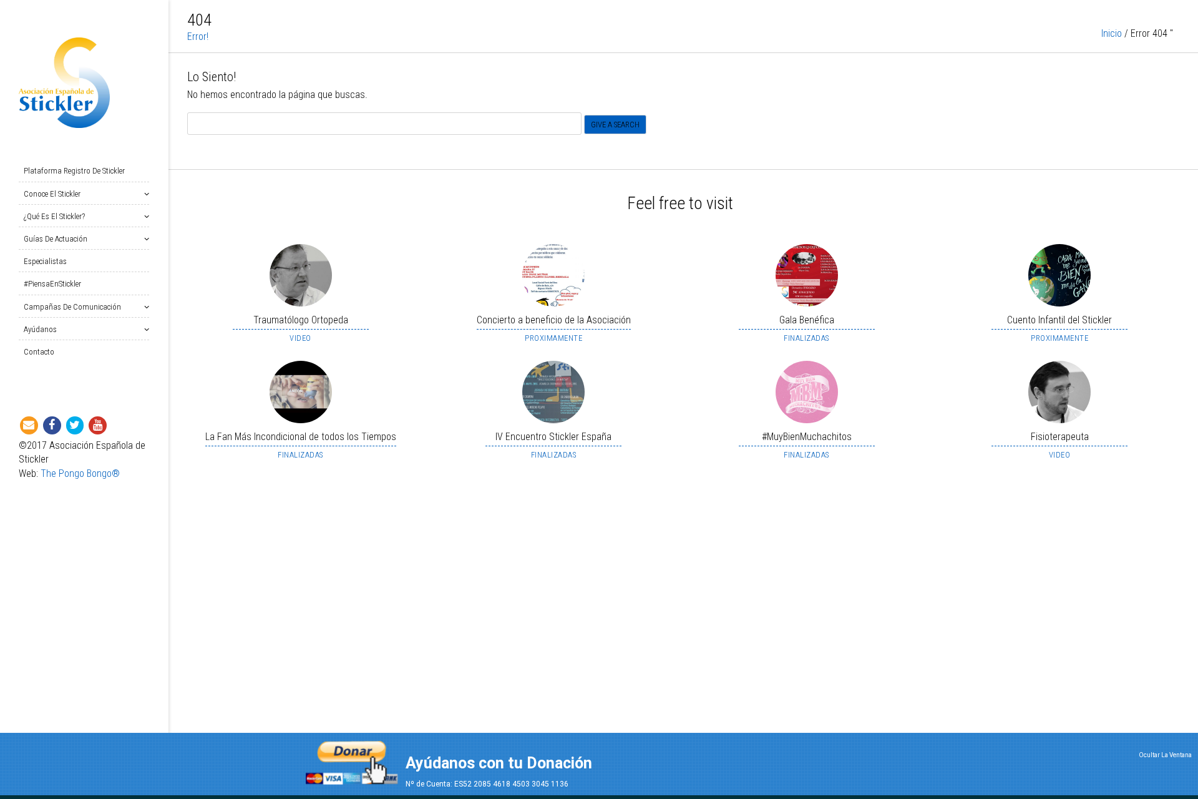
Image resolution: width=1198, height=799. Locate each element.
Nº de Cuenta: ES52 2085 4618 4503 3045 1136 (487, 784)
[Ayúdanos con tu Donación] (352, 759)
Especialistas (45, 261)
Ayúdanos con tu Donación (499, 763)
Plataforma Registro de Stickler (74, 170)
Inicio (1111, 33)
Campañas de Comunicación (72, 306)
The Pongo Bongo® (80, 473)
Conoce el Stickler (52, 194)
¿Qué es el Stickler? (54, 216)
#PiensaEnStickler (52, 283)
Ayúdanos (40, 329)
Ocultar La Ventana (1165, 755)
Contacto (39, 351)
